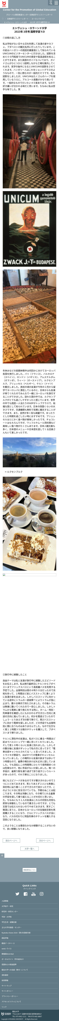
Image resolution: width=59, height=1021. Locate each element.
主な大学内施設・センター (11, 927)
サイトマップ (7, 985)
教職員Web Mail (8, 954)
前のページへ (11, 840)
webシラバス (7, 948)
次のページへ (45, 840)
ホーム (2, 18)
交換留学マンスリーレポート (18, 19)
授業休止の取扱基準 (9, 964)
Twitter (17, 894)
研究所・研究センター (10, 911)
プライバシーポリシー (10, 996)
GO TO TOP (2, 855)
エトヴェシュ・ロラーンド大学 (15, 22)
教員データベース (8, 943)
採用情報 (5, 980)
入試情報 (5, 901)
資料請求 (5, 975)
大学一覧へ (29, 848)
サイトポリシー (7, 991)
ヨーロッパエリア (38, 19)
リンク (4, 1007)
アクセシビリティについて (11, 1001)
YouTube (33, 894)
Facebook (25, 894)
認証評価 (5, 938)
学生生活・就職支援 (9, 922)
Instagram (42, 894)
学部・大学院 (7, 917)
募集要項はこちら (29, 870)
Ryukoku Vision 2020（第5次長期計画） (17, 933)
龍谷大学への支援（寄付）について (15, 970)
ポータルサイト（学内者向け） (13, 959)
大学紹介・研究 (7, 906)
